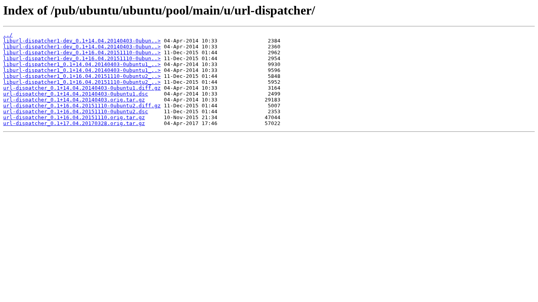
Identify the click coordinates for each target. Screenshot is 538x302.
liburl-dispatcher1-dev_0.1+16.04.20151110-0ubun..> (82, 52)
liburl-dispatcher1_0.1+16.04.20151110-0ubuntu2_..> (82, 76)
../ (8, 35)
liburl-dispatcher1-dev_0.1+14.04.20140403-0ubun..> (82, 41)
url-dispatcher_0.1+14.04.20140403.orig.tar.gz (74, 100)
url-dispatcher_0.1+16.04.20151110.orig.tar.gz (74, 117)
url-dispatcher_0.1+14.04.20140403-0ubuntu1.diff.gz (82, 88)
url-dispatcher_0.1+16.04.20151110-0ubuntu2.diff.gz (82, 106)
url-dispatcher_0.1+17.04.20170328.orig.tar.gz (74, 123)
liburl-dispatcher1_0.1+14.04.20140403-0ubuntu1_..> (82, 64)
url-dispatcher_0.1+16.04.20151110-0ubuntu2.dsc (75, 111)
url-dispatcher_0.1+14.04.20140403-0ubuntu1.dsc (75, 94)
